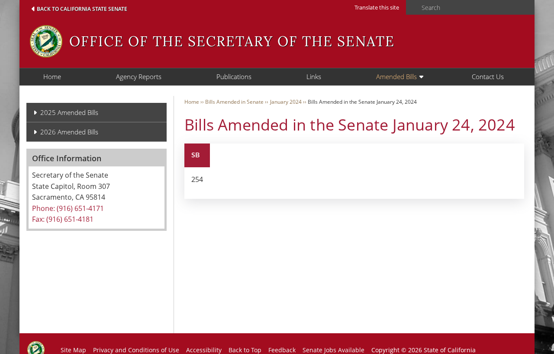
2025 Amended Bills (69, 112)
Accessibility (204, 350)
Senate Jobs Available (333, 350)
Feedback (282, 350)
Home (52, 76)
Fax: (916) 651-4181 (62, 219)
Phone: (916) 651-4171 (68, 208)
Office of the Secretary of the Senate (232, 41)
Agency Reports (138, 76)
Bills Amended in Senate (234, 101)
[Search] (411, 7)
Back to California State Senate (82, 9)
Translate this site (376, 7)
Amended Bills (396, 76)
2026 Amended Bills (69, 132)
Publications (233, 76)
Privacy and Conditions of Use (136, 350)
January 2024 (286, 101)
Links (313, 76)
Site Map (73, 350)
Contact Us (488, 76)
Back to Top (245, 350)
